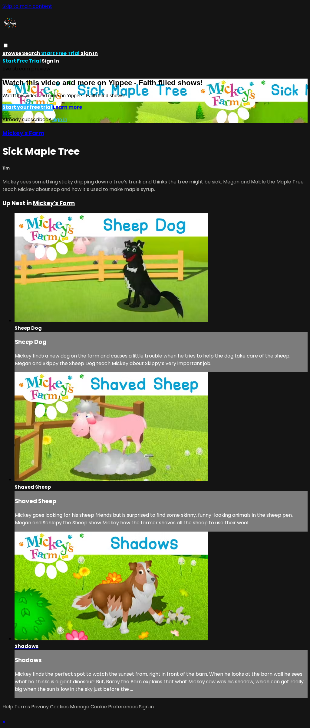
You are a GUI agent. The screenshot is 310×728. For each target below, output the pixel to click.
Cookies (60, 706)
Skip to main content (27, 6)
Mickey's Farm (23, 133)
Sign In (50, 60)
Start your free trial (27, 107)
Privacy (40, 706)
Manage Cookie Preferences (104, 706)
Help (8, 706)
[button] (6, 45)
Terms (23, 706)
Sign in (89, 53)
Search (31, 53)
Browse (12, 53)
